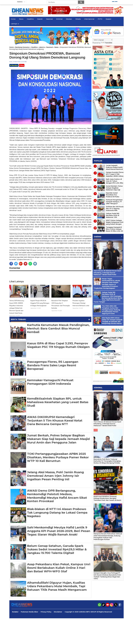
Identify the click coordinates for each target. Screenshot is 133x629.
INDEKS (19, 2)
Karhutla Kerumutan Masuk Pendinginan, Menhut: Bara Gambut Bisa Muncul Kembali (58, 328)
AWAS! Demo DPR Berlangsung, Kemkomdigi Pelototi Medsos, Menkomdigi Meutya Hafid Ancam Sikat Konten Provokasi (57, 496)
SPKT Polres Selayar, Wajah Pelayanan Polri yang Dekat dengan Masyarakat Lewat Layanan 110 (114, 224)
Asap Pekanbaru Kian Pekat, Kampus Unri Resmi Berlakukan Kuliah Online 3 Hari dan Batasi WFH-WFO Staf (58, 567)
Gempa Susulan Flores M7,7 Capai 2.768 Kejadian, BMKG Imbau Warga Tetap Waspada (115, 176)
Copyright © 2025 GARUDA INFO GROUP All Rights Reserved (88, 612)
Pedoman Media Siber (29, 612)
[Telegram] (35, 264)
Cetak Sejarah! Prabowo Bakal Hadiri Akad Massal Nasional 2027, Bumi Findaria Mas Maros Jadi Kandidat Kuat (108, 170)
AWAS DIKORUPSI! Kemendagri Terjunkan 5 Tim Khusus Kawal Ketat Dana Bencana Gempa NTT (54, 420)
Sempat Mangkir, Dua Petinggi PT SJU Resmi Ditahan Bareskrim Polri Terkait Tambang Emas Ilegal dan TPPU (107, 576)
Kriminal (59, 19)
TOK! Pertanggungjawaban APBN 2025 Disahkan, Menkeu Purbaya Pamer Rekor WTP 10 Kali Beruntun (58, 457)
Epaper (108, 19)
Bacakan (14, 65)
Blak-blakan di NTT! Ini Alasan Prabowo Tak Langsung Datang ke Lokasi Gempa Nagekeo (57, 512)
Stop (22, 65)
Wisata (78, 19)
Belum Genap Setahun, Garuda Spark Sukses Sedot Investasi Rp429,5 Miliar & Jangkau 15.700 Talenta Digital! (57, 549)
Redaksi (15, 612)
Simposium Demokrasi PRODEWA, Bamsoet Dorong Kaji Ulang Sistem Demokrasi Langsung (47, 55)
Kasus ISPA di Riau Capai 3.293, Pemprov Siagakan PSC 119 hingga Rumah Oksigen (58, 345)
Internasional (89, 19)
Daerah (40, 19)
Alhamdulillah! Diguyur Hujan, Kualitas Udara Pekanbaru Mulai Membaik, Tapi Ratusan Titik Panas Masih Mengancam (57, 586)
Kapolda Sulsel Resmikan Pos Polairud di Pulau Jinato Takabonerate (114, 195)
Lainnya (14, 24)
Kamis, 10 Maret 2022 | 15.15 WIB (17, 61)
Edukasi (69, 19)
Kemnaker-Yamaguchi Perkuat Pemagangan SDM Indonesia (50, 381)
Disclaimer (58, 612)
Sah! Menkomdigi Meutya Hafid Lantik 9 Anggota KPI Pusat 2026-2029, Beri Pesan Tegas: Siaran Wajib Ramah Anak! (58, 531)
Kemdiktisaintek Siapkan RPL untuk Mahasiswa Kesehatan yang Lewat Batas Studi (57, 402)
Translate (108, 43)
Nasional (49, 19)
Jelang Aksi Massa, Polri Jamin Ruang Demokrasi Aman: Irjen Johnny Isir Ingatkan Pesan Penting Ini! (55, 475)
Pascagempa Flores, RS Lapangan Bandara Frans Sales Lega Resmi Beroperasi (52, 365)
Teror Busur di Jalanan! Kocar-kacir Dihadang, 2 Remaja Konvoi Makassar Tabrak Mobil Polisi (107, 272)
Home (13, 19)
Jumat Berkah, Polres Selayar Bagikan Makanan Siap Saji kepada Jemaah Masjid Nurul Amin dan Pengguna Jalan (58, 439)
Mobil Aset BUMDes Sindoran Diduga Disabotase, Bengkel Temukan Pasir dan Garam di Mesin (107, 498)
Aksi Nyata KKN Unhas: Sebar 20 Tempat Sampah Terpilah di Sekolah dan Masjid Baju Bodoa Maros (112, 320)
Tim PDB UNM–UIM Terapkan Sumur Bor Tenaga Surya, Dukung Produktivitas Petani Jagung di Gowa (111, 309)
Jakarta (42, 47)
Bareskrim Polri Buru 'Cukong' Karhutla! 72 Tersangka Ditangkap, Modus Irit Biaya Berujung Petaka (107, 461)
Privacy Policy (46, 612)
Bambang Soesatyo (22, 47)
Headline (30, 19)
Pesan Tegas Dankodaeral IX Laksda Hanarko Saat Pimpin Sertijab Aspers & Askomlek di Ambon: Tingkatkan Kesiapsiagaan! (107, 283)
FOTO (100, 19)
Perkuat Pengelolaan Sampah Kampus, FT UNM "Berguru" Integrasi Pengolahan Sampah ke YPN (114, 203)
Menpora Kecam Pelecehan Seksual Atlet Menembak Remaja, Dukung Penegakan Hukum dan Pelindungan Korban (108, 536)
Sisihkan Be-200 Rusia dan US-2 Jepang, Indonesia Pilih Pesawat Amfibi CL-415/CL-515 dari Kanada (108, 211)
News (21, 19)
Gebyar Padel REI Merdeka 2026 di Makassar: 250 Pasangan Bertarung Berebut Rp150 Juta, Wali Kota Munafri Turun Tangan (107, 218)
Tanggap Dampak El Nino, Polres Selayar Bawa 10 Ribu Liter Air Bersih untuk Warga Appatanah (114, 231)
